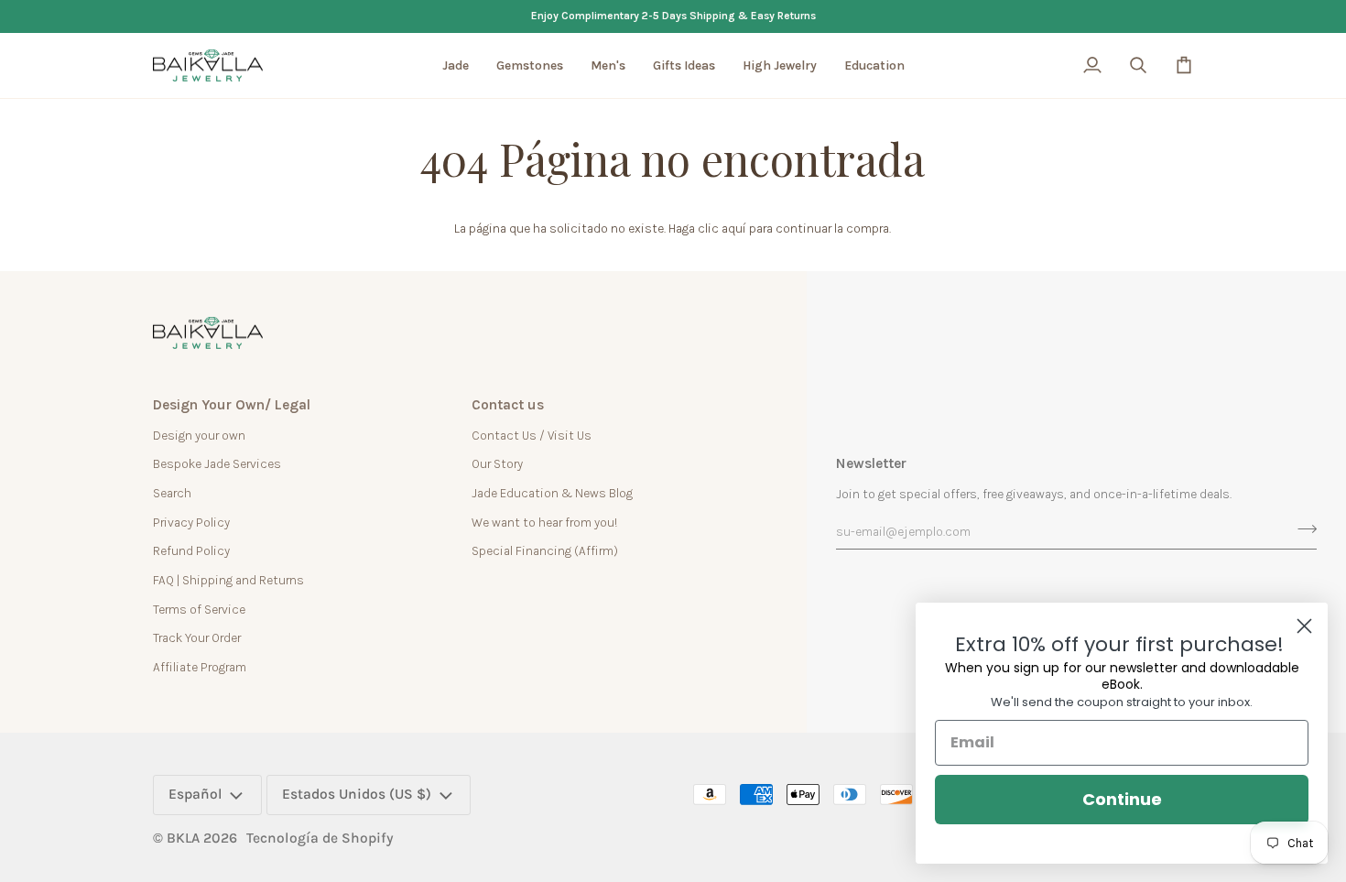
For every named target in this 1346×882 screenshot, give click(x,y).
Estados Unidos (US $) (356, 794)
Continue (1122, 799)
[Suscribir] (1301, 528)
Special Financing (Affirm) (545, 550)
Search (172, 492)
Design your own (199, 435)
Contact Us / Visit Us (532, 435)
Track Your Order (197, 637)
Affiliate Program (199, 666)
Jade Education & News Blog (552, 492)
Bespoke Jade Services (217, 463)
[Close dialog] (1304, 626)
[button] (456, 66)
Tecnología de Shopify (320, 838)
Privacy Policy (191, 522)
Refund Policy (191, 550)
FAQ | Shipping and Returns (228, 579)
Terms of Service (199, 609)
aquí (734, 228)
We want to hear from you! (544, 522)
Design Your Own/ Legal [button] (231, 405)
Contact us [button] (508, 405)
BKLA (183, 838)
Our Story (497, 463)
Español (195, 794)
